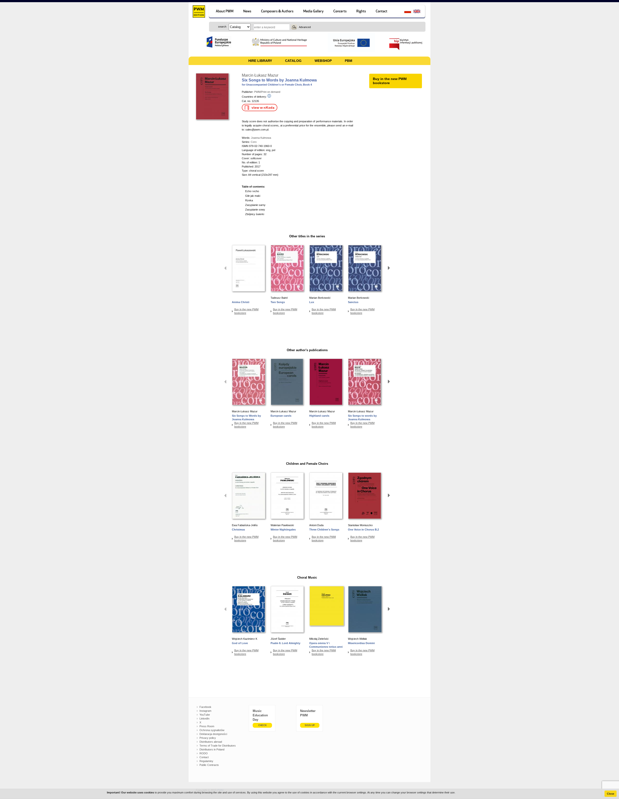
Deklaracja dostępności (213, 734)
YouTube (204, 714)
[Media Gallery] (314, 12)
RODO (203, 753)
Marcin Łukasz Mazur (260, 75)
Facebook (205, 706)
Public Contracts (209, 764)
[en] (419, 12)
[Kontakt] (384, 12)
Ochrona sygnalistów (211, 730)
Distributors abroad (210, 741)
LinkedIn (204, 718)
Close (610, 793)
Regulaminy (206, 761)
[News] (248, 12)
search (294, 26)
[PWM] (199, 12)
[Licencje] (361, 12)
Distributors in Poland (211, 749)
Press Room (206, 726)
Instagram (205, 710)
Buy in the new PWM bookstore (246, 311)
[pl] (404, 12)
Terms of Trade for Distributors (217, 745)
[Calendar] (340, 12)
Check (262, 725)
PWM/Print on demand (267, 91)
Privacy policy (207, 737)
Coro (254, 141)
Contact (204, 757)
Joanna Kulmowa (261, 137)
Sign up (310, 725)
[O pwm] (224, 12)
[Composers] (278, 12)
